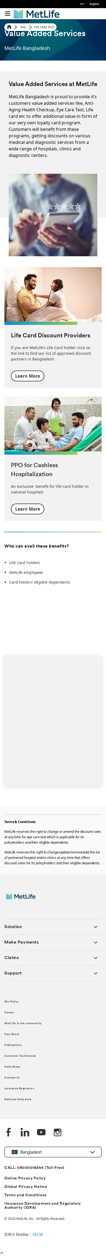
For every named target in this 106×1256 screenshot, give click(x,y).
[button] (7, 13)
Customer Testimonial (20, 1056)
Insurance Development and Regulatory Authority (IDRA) (42, 1206)
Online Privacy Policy (25, 1178)
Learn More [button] (27, 376)
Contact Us (12, 1077)
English (94, 4)
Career (9, 1012)
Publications (13, 1045)
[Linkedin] (25, 1133)
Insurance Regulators (19, 1088)
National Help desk (17, 1099)
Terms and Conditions (25, 1195)
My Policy (11, 1001)
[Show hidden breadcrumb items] (23, 27)
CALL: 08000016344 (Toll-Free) (34, 1168)
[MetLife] (24, 899)
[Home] (9, 27)
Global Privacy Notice (25, 1187)
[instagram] (57, 1133)
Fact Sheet (12, 1034)
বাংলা (82, 4)
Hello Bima (12, 1066)
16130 (37, 1234)
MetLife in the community (23, 1023)
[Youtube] (41, 1133)
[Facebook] (8, 1133)
